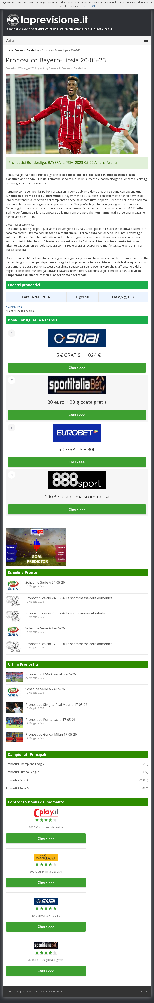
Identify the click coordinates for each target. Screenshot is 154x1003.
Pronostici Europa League (22, 772)
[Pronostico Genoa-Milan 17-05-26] (14, 737)
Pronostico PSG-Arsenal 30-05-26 (50, 674)
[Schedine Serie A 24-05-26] (14, 585)
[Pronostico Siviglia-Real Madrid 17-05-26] (14, 707)
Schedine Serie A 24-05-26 (45, 582)
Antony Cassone (49, 68)
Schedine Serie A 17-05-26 (45, 628)
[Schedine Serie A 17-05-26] (14, 631)
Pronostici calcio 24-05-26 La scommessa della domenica (68, 598)
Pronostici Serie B (17, 788)
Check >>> (77, 367)
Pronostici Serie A (17, 780)
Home (9, 50)
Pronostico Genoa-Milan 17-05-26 (51, 734)
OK (94, 6)
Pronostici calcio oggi (22, 29)
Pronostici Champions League (25, 764)
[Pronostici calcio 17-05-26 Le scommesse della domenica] (14, 646)
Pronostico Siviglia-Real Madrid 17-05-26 (56, 704)
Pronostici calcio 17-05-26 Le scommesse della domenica (68, 644)
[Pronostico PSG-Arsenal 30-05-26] (14, 677)
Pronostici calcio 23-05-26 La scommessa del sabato (65, 613)
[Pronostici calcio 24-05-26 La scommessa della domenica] (14, 601)
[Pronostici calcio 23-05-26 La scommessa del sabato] (14, 616)
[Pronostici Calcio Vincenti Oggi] (77, 20)
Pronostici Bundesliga (27, 50)
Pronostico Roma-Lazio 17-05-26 (50, 719)
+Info (84, 6)
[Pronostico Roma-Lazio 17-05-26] (14, 722)
